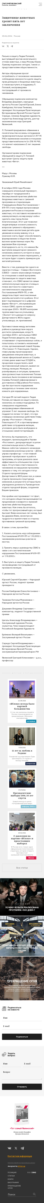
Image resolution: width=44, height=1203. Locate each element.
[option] (22, 978)
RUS (29, 1172)
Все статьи (22, 867)
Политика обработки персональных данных (21, 1163)
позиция (12, 1172)
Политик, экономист (11, 4)
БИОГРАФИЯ (13, 1182)
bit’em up (21, 1166)
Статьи (11, 1176)
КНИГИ (10, 1179)
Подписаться (22, 1037)
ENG (34, 1172)
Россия (17, 36)
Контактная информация (20, 1156)
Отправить (22, 1087)
